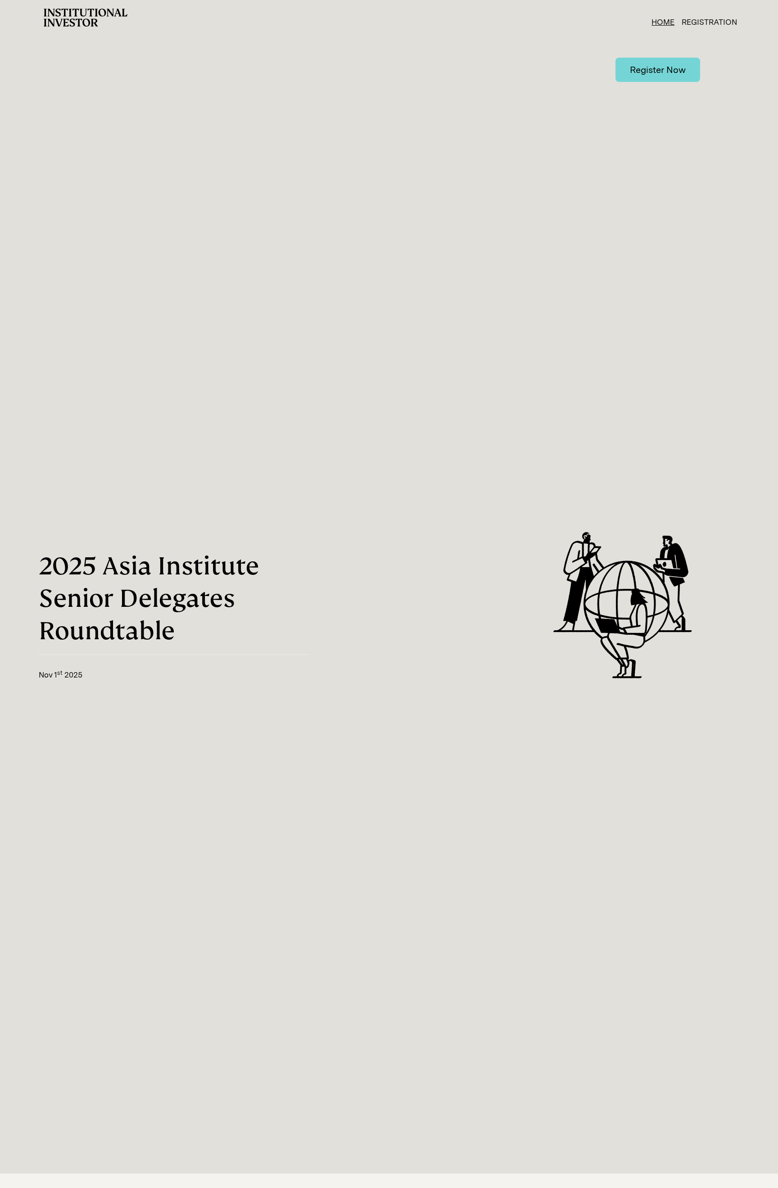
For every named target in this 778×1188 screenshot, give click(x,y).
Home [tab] (662, 22)
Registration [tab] (709, 22)
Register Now (658, 69)
